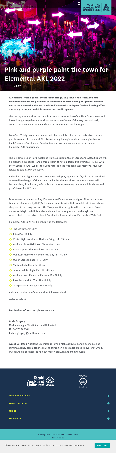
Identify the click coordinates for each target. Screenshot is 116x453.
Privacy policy (58, 438)
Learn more (79, 445)
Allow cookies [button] (102, 446)
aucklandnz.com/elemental (29, 292)
